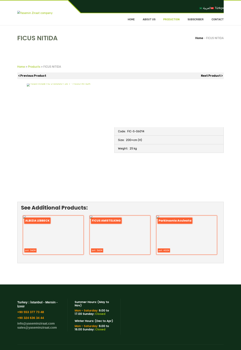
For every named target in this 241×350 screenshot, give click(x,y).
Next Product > (212, 75)
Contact (218, 19)
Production (171, 19)
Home (131, 19)
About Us (149, 19)
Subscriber (196, 19)
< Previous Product (32, 75)
